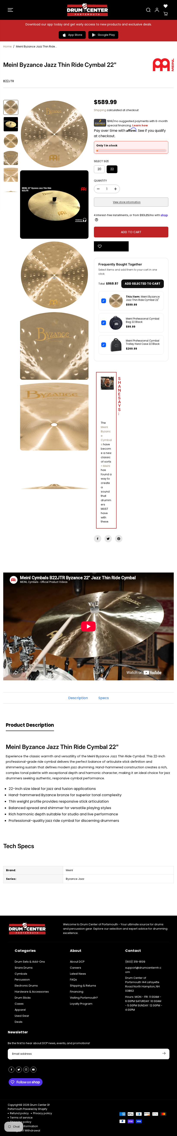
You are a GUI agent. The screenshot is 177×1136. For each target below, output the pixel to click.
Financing (76, 991)
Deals (18, 1022)
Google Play (106, 35)
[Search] (148, 10)
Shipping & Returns (83, 985)
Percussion (22, 979)
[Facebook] (97, 538)
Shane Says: (109, 396)
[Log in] (157, 10)
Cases (19, 1004)
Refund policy (19, 1113)
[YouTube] (33, 1069)
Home (7, 46)
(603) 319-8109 (135, 961)
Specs (103, 697)
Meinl (106, 466)
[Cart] (165, 14)
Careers (75, 968)
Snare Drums (24, 968)
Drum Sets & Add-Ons (30, 961)
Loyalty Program (81, 1004)
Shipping (100, 110)
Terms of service (21, 1117)
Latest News (78, 974)
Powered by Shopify (35, 1109)
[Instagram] (26, 1069)
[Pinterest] (118, 538)
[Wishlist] (165, 6)
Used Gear (22, 1016)
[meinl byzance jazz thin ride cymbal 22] (54, 134)
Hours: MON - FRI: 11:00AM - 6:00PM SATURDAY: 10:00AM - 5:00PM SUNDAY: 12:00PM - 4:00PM (143, 1003)
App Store (75, 35)
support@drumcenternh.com (143, 970)
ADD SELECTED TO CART (142, 284)
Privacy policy (42, 1113)
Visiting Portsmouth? (84, 997)
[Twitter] (108, 538)
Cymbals (21, 974)
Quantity (100, 180)
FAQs (73, 979)
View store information (127, 202)
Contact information (24, 1126)
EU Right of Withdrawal (25, 1130)
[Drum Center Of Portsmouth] (87, 10)
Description (78, 697)
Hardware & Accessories (32, 991)
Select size (101, 161)
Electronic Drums (26, 985)
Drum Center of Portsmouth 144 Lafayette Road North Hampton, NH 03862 (142, 984)
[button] (10, 10)
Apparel (20, 1010)
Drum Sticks (23, 997)
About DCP (77, 961)
